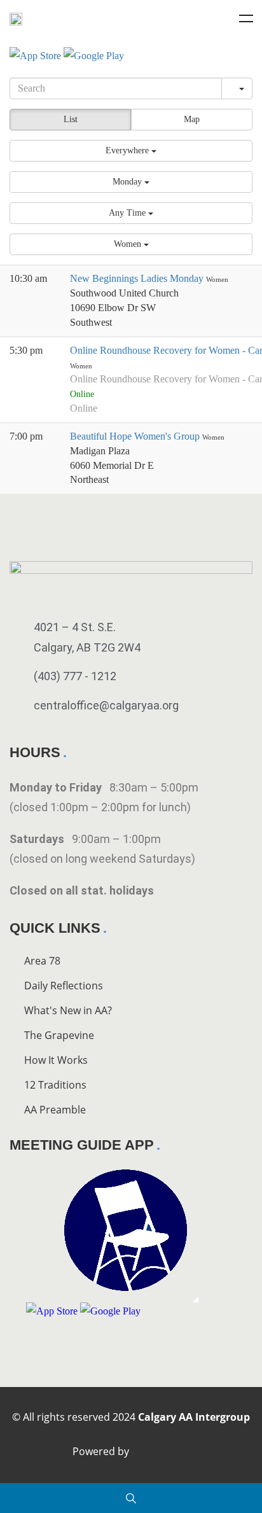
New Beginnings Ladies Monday (138, 278)
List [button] (71, 119)
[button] (131, 151)
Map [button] (192, 119)
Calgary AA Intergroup (194, 1417)
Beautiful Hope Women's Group (136, 436)
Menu (246, 18)
